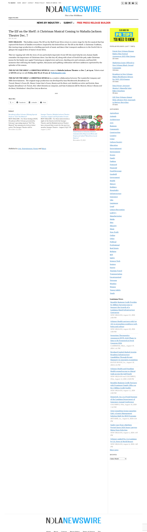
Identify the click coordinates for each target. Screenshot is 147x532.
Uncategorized (115, 277)
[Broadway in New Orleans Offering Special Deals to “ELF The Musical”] (25, 122)
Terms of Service (51, 3)
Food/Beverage (115, 171)
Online (112, 235)
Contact (31, 3)
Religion (113, 251)
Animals (113, 116)
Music (44, 148)
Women (113, 287)
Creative (113, 135)
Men (111, 222)
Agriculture (114, 113)
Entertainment (27, 148)
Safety (112, 258)
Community (114, 129)
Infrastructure (115, 193)
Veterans (113, 280)
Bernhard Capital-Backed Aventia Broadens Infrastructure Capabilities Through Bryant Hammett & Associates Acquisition (124, 356)
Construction (115, 132)
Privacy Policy (40, 3)
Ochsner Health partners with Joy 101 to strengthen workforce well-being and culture (124, 324)
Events (35, 148)
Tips (59, 3)
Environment (115, 151)
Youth (112, 293)
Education (114, 145)
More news (114, 450)
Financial (113, 168)
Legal (112, 206)
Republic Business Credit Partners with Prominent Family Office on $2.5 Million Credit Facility (123, 385)
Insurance (114, 197)
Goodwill (113, 174)
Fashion (113, 161)
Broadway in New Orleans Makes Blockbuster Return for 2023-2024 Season (122, 76)
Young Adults (115, 290)
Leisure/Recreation (117, 209)
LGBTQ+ (113, 213)
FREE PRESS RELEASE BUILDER (94, 22)
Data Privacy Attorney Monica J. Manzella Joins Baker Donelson (121, 88)
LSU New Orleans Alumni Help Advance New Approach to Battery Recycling (123, 100)
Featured (113, 164)
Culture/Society (116, 142)
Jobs (111, 200)
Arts (19, 148)
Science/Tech (115, 261)
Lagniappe (114, 203)
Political (113, 242)
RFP (111, 254)
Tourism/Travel (116, 271)
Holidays (113, 187)
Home (19, 3)
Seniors (113, 264)
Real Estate (114, 248)
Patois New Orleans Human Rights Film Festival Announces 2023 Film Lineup (123, 53)
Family (112, 158)
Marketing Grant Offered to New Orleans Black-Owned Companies (123, 65)
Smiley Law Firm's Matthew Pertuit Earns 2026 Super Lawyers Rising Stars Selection (123, 427)
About (24, 3)
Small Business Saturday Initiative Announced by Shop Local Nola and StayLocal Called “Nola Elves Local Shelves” (85, 135)
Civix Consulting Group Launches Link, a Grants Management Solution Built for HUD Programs (123, 413)
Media (112, 219)
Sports (112, 267)
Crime (112, 139)
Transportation (116, 274)
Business (113, 126)
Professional (115, 245)
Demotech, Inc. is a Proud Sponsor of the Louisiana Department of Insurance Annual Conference (123, 399)
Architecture (115, 119)
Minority (113, 225)
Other (112, 238)
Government (115, 177)
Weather (113, 283)
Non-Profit (114, 232)
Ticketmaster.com (58, 73)
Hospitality (114, 190)
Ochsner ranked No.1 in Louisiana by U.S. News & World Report (123, 440)
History (113, 184)
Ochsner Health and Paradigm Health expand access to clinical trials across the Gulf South (122, 371)
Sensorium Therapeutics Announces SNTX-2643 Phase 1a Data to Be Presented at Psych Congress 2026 (123, 339)
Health (112, 180)
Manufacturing (116, 216)
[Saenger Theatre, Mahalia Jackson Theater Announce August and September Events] (57, 122)
